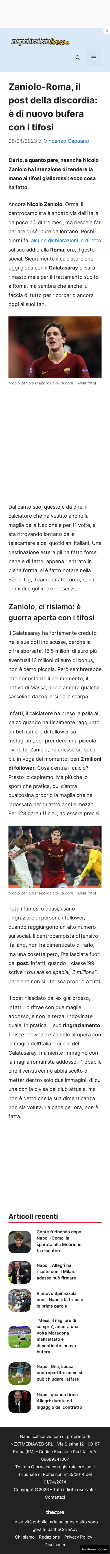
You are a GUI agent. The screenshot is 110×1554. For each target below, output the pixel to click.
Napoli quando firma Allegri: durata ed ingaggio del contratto (59, 1401)
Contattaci (55, 1497)
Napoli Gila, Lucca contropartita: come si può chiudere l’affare (59, 1373)
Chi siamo (25, 1537)
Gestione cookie (94, 1549)
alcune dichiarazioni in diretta (66, 240)
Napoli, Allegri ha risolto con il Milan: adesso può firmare (56, 1272)
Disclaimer (55, 1544)
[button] (78, 57)
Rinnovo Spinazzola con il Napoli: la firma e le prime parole (60, 1300)
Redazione (49, 1537)
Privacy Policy (78, 1537)
